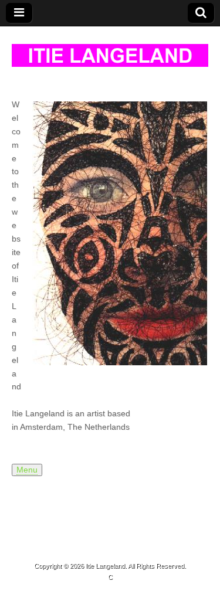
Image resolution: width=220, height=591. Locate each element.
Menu (27, 470)
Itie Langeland (105, 565)
